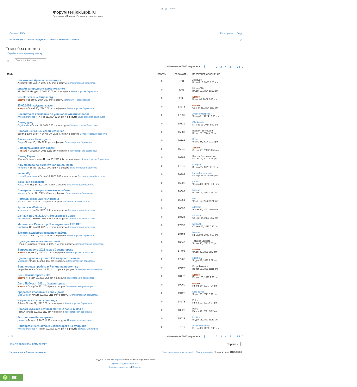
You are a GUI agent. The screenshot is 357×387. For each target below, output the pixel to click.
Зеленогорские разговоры (83, 150)
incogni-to (22, 167)
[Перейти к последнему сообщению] (203, 80)
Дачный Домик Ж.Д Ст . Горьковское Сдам (46, 215)
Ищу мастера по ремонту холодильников (45, 164)
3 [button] (221, 66)
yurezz (21, 184)
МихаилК (22, 261)
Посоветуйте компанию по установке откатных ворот (53, 114)
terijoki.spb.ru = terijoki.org (35, 97)
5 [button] (230, 66)
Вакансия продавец (31, 181)
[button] (205, 66)
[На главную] (30, 17)
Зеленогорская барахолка (81, 83)
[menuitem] (22, 33)
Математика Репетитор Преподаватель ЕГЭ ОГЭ (49, 224)
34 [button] (238, 66)
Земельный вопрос (88, 328)
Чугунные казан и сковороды (37, 300)
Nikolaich (22, 218)
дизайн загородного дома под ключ (41, 88)
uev (19, 201)
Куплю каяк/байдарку (32, 207)
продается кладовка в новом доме (41, 292)
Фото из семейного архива (35, 317)
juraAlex (22, 320)
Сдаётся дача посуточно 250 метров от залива (49, 258)
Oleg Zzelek (24, 295)
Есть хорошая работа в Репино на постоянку (48, 266)
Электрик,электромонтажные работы (42, 232)
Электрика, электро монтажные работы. (44, 190)
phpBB (118, 359)
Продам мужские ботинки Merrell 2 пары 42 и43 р (50, 309)
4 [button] (225, 66)
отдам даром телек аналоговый (39, 241)
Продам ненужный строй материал (41, 131)
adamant (22, 210)
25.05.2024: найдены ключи (36, 105)
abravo (21, 100)
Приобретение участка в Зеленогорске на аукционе (52, 325)
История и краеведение (77, 100)
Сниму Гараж (26, 156)
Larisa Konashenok (27, 176)
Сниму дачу (25, 122)
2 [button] (216, 66)
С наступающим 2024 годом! (36, 147)
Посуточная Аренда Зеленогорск (39, 80)
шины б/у (24, 173)
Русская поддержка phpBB (125, 363)
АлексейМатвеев (26, 117)
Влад (20, 142)
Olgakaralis (23, 125)
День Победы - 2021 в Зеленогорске (41, 283)
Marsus (21, 193)
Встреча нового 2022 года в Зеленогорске (45, 249)
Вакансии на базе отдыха (34, 139)
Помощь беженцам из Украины (38, 198)
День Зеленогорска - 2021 (34, 275)
